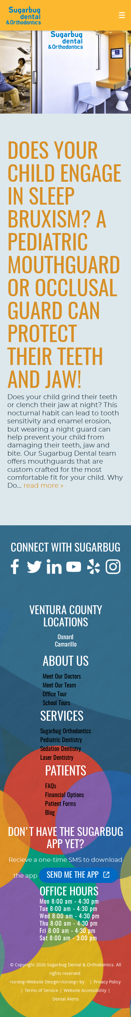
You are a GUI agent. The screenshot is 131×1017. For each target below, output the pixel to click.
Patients (65, 772)
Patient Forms (60, 804)
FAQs (50, 786)
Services (61, 717)
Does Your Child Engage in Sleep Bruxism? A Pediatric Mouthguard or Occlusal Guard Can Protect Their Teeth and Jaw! (64, 267)
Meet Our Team (59, 686)
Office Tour (55, 694)
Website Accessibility (85, 990)
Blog (50, 813)
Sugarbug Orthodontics (65, 731)
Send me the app (72, 875)
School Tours (56, 703)
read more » (43, 485)
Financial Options (64, 795)
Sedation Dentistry (60, 749)
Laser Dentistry (56, 758)
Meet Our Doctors (62, 677)
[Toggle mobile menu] (122, 15)
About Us (66, 662)
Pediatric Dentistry (61, 740)
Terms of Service (41, 990)
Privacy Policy (107, 982)
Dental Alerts (65, 999)
